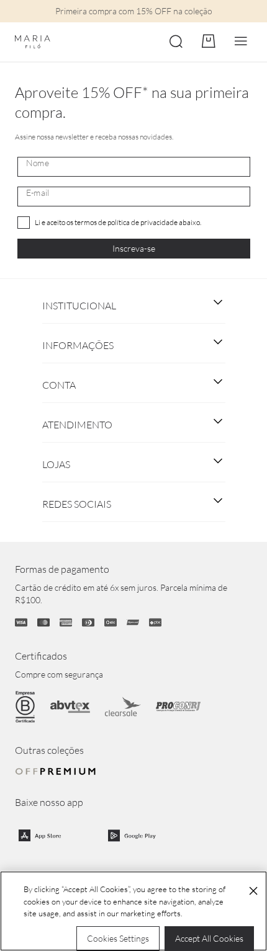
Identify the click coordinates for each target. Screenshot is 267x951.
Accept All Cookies (209, 938)
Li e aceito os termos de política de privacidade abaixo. (118, 222)
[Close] (253, 891)
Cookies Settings (118, 938)
